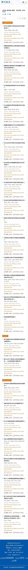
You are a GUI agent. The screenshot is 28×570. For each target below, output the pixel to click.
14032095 (9, 558)
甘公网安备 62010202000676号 (15, 545)
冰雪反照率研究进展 (9, 317)
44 (15, 560)
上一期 (4, 14)
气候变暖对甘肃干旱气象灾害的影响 (13, 257)
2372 (22, 558)
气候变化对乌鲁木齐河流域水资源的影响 (14, 237)
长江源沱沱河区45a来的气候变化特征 (13, 182)
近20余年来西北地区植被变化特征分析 (14, 200)
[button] (23, 2)
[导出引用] (18, 18)
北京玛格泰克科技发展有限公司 (16, 567)
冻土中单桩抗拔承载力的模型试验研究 (14, 421)
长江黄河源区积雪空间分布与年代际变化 (14, 85)
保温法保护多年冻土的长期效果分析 (13, 403)
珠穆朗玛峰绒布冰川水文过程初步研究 (14, 125)
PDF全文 (17, 42)
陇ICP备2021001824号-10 (14, 543)
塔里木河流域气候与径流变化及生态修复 (14, 218)
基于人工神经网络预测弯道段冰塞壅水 (14, 478)
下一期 (9, 14)
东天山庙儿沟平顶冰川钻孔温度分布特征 (14, 143)
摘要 (7, 42)
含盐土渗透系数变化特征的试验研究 (13, 439)
